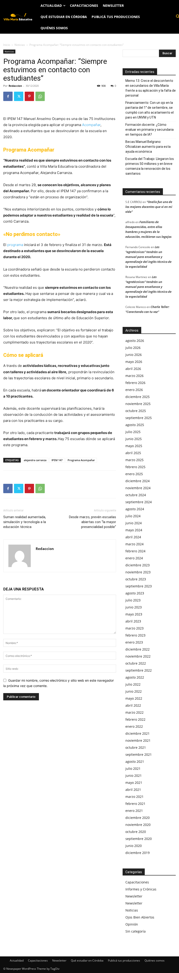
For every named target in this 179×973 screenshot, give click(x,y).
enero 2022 (134, 726)
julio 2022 (133, 684)
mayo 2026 (133, 361)
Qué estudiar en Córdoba (87, 960)
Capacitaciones (137, 882)
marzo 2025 (134, 460)
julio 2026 (133, 347)
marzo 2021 (134, 796)
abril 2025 (133, 453)
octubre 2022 (135, 663)
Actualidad (17, 960)
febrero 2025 (135, 467)
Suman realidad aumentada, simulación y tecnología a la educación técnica (24, 522)
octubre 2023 (135, 579)
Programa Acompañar (81, 460)
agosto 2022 (134, 677)
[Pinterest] (29, 96)
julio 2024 (133, 516)
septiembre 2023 (138, 586)
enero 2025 (134, 474)
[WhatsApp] (40, 96)
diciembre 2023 (137, 565)
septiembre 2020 (138, 838)
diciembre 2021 (137, 733)
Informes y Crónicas (140, 889)
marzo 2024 (134, 544)
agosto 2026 (134, 340)
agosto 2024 (134, 509)
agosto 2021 (134, 761)
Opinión (131, 924)
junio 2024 (133, 523)
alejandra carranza (35, 460)
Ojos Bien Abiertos (139, 917)
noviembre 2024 (138, 488)
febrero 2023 (135, 635)
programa (15, 244)
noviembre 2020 (138, 824)
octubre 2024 (135, 495)
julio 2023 (133, 600)
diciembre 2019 (137, 852)
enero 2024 (134, 558)
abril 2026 (133, 368)
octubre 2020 (135, 831)
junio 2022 (133, 691)
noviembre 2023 (138, 572)
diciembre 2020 (137, 817)
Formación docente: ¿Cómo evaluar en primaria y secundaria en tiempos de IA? (149, 129)
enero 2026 (134, 389)
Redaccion (15, 85)
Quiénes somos (155, 960)
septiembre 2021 (138, 754)
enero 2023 (134, 642)
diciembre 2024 (137, 481)
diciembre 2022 (137, 649)
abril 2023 (133, 621)
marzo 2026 (134, 375)
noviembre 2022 (138, 656)
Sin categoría (135, 931)
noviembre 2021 (138, 740)
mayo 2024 (133, 530)
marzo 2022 (134, 712)
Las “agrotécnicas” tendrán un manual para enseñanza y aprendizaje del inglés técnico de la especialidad (148, 257)
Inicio (6, 45)
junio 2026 (133, 354)
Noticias (19, 45)
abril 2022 (133, 705)
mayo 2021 (133, 782)
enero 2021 (134, 810)
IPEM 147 (57, 460)
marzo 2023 (134, 628)
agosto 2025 (134, 425)
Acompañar (90, 125)
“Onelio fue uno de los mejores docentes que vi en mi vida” (148, 207)
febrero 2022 (135, 719)
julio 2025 (133, 432)
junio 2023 (133, 607)
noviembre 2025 (138, 403)
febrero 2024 (135, 551)
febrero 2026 (135, 382)
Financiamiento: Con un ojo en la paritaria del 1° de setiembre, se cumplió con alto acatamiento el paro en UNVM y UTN (149, 110)
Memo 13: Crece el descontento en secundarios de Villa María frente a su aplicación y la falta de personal (150, 88)
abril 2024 (133, 537)
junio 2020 (133, 845)
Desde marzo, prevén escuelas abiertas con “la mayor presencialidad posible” (92, 522)
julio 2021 (133, 768)
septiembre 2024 (138, 502)
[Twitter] (18, 96)
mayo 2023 (133, 614)
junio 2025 (133, 439)
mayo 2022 (133, 698)
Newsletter (133, 896)
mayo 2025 (133, 446)
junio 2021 (133, 775)
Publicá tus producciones (124, 960)
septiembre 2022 (138, 670)
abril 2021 (133, 789)
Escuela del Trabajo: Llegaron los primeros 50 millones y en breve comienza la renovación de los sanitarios (149, 166)
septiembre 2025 (138, 418)
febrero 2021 (135, 803)
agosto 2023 (134, 593)
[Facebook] (8, 96)
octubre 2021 (135, 747)
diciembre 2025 (137, 396)
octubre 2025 (135, 411)
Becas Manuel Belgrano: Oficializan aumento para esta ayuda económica (148, 146)
